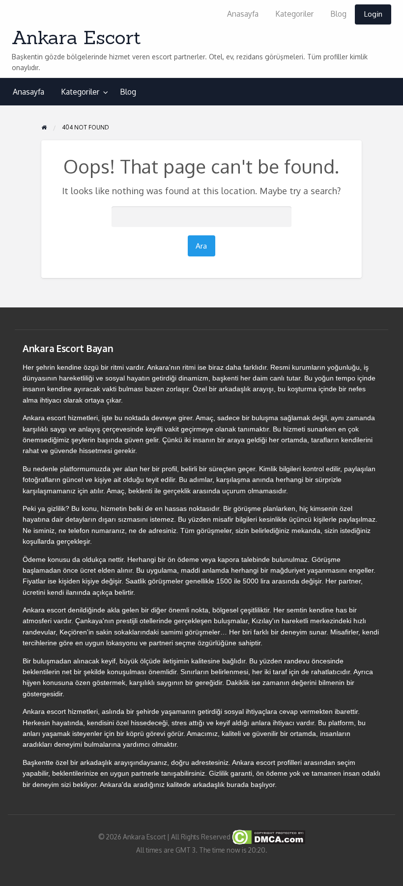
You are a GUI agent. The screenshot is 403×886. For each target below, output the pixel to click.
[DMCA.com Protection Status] (267, 836)
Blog (338, 14)
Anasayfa (243, 14)
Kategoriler (294, 14)
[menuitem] (243, 14)
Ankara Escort (76, 37)
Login (373, 14)
